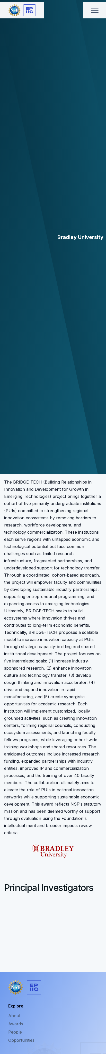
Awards (15, 1023)
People (15, 1032)
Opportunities (21, 1040)
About (14, 1015)
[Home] (22, 10)
